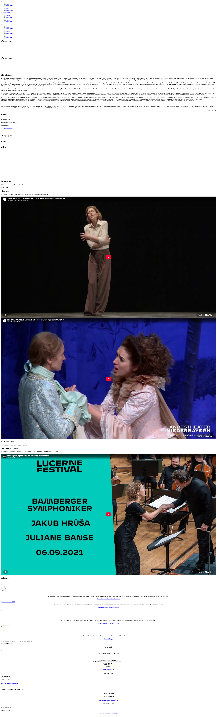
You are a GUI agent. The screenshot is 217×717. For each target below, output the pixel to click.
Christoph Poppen (108, 639)
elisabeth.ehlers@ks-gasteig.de (9, 683)
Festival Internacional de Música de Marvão (108, 607)
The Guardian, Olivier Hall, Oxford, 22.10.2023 (17, 63)
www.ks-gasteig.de (108, 669)
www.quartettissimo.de (7, 128)
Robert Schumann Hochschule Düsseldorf (108, 599)
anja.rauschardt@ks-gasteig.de (108, 713)
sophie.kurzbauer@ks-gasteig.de (108, 700)
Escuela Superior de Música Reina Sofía (108, 623)
